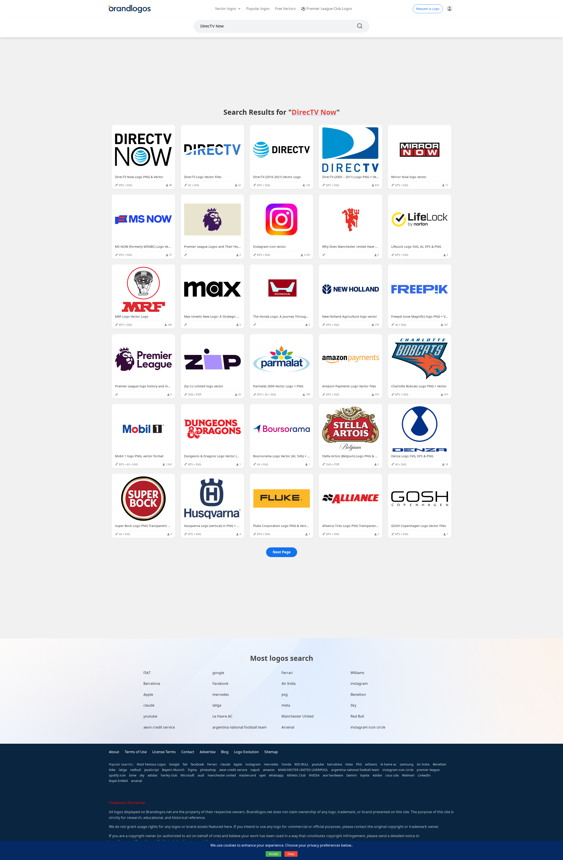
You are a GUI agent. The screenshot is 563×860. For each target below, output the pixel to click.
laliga (216, 705)
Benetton (358, 694)
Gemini (351, 775)
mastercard (247, 775)
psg (285, 694)
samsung (406, 764)
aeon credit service (159, 727)
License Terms (164, 752)
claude (148, 705)
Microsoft (187, 775)
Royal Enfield (118, 781)
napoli (255, 770)
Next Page (282, 552)
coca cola (392, 775)
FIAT (147, 673)
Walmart (408, 775)
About (114, 752)
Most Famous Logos (151, 764)
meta (286, 705)
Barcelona (151, 683)
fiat (185, 764)
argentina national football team (239, 727)
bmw (132, 775)
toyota (364, 775)
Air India (289, 683)
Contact (187, 752)
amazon (269, 770)
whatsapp (276, 775)
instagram (359, 683)
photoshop (208, 770)
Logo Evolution (246, 752)
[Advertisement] (281, 72)
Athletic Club (296, 775)
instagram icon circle (368, 727)
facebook (197, 764)
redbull (135, 770)
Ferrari (287, 673)
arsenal (136, 781)
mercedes (220, 694)
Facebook (220, 683)
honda (286, 764)
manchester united (222, 775)
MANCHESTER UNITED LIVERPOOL (303, 770)
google (218, 673)
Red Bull (357, 716)
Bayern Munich (173, 770)
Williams (357, 673)
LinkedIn (424, 775)
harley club (169, 775)
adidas (152, 775)
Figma (192, 770)
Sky (353, 705)
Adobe (377, 775)
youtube (150, 716)
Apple (148, 694)
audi (201, 775)
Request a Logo (427, 9)
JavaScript (151, 770)
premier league (428, 770)
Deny (291, 854)
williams (371, 764)
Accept (273, 854)
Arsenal (288, 727)
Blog (224, 752)
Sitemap (271, 752)
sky (142, 775)
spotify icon (117, 775)
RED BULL (301, 764)
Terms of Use (136, 752)
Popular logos (258, 8)
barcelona (334, 764)
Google (174, 764)
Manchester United (298, 716)
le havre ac (388, 764)
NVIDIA (314, 775)
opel (262, 775)
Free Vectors (285, 8)
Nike (112, 770)
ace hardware (333, 775)
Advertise (208, 752)
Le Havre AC (222, 716)
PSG (359, 764)
